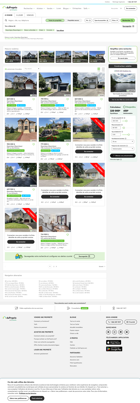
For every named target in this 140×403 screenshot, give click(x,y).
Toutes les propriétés (55, 20)
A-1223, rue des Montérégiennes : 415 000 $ (50, 294)
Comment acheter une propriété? (44, 336)
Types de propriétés (100, 20)
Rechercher (126, 20)
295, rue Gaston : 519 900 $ (80, 289)
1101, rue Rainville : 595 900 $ (46, 290)
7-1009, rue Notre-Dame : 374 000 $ (48, 296)
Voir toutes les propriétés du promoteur (123, 94)
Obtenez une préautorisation (124, 156)
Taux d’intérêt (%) (116, 131)
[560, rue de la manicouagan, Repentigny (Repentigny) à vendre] (55, 84)
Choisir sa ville (74, 333)
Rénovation (73, 366)
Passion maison (74, 330)
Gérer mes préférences (18, 398)
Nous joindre (114, 8)
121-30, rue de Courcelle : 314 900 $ (14, 296)
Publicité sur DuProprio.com (78, 348)
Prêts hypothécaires (76, 363)
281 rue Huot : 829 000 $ (11, 281)
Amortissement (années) (118, 138)
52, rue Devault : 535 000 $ (79, 287)
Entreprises (77, 8)
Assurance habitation (76, 357)
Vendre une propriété (43, 317)
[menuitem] (51, 322)
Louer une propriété (42, 350)
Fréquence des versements (119, 145)
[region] (70, 390)
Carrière (72, 345)
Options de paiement (40, 327)
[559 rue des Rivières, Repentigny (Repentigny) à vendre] (21, 130)
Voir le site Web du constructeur (123, 100)
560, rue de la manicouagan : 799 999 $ (15, 289)
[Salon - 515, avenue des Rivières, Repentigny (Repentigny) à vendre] (55, 220)
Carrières (107, 2)
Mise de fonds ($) (116, 124)
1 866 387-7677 (132, 2)
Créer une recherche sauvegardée (44, 342)
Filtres (114, 20)
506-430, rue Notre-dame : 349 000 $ (48, 292)
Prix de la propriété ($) (117, 118)
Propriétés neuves (73, 20)
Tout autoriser (37, 398)
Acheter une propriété (43, 332)
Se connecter (130, 8)
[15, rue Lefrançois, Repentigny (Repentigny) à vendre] (21, 175)
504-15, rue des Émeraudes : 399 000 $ (49, 287)
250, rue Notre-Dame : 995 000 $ (81, 290)
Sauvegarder (83, 256)
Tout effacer (60, 30)
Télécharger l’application (118, 2)
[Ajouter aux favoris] (33, 99)
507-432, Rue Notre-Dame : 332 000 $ (14, 285)
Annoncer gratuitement (41, 354)
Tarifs (35, 324)
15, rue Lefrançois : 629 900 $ (46, 283)
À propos (74, 338)
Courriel (132, 322)
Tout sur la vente (75, 321)
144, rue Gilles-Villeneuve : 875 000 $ (48, 289)
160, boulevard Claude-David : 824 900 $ (83, 283)
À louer (19, 15)
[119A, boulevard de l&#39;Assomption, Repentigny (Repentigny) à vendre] (55, 130)
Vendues (30, 15)
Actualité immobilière (76, 327)
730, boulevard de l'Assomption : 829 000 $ (16, 290)
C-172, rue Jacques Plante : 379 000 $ (14, 283)
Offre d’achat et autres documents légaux (46, 345)
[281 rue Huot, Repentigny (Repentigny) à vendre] (21, 84)
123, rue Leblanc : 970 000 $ (46, 281)
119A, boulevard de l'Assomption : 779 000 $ (16, 294)
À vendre (8, 15)
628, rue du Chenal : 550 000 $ (81, 285)
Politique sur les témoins (27, 393)
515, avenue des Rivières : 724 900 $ (48, 285)
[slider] (126, 121)
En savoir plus (123, 58)
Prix (87, 20)
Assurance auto (74, 360)
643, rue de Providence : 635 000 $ (82, 281)
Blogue (73, 317)
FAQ (71, 342)
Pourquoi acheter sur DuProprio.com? (45, 339)
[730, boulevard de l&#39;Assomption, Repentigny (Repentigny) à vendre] (89, 84)
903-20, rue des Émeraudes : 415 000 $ (15, 287)
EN (121, 8)
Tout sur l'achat (74, 324)
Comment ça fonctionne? (41, 321)
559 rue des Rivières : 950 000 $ (13, 292)
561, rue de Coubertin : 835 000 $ (81, 292)
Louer (58, 8)
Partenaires (75, 353)
